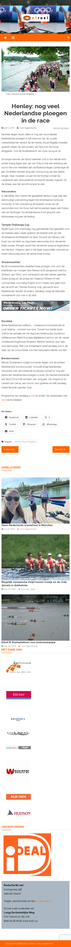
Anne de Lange (28, 589)
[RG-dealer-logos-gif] (18, 797)
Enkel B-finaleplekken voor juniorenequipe (28, 642)
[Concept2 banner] (18, 719)
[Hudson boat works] (18, 812)
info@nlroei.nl (43, 901)
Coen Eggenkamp (27, 127)
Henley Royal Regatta (25, 441)
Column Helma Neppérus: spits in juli (12, 449)
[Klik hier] (18, 771)
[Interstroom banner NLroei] (18, 667)
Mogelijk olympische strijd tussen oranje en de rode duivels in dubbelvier (34, 584)
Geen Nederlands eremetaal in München (27, 525)
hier (33, 395)
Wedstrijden (61, 128)
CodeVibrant (59, 943)
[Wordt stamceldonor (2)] (18, 695)
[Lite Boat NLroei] (18, 733)
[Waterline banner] (18, 747)
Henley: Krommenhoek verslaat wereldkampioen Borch (62, 449)
